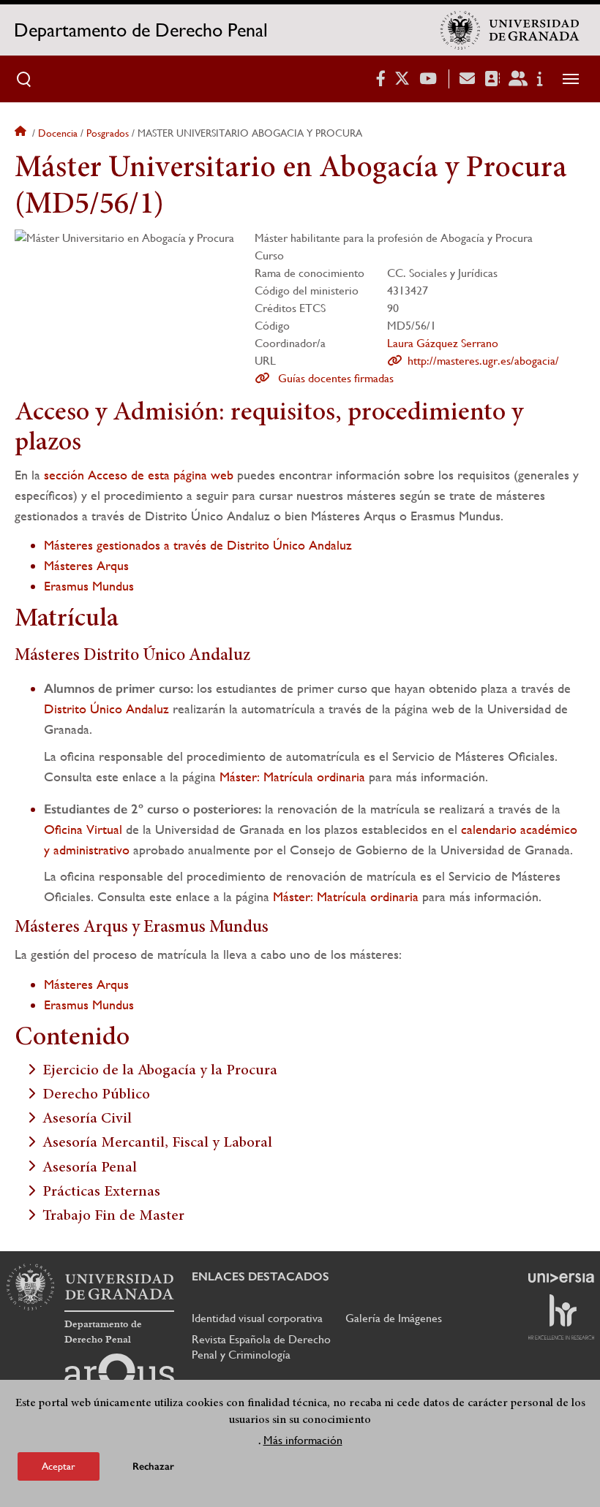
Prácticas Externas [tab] (101, 1192)
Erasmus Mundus (89, 585)
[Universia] (561, 1277)
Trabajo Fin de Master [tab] (113, 1216)
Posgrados (107, 133)
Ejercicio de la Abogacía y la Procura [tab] (159, 1071)
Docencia (58, 133)
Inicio (22, 133)
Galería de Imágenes (393, 1318)
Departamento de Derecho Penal (141, 29)
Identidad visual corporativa (257, 1318)
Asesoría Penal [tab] (89, 1167)
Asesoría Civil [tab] (87, 1119)
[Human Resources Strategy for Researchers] (561, 1317)
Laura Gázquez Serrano (442, 343)
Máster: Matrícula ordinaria (292, 776)
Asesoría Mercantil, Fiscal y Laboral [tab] (157, 1143)
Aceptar (58, 1466)
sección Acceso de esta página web (138, 474)
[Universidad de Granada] (510, 30)
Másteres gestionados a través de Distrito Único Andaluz (198, 545)
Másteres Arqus (86, 565)
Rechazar (153, 1466)
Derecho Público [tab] (96, 1095)
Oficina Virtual (83, 829)
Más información (302, 1440)
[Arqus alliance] (119, 1377)
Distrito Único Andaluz (106, 708)
